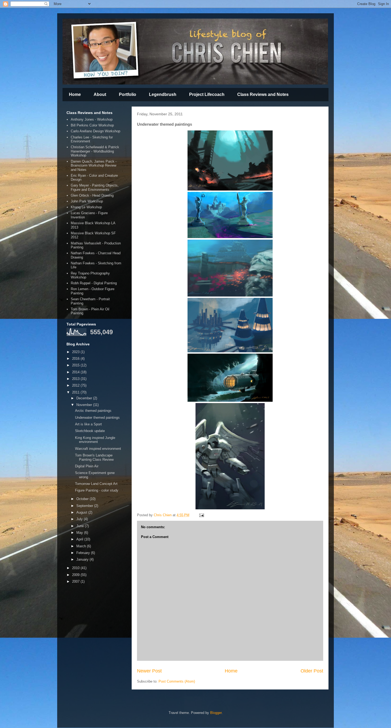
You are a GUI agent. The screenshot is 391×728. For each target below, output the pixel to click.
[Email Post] (201, 515)
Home (75, 94)
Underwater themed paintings (97, 418)
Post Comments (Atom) (177, 681)
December (84, 398)
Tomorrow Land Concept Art (96, 484)
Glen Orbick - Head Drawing (92, 195)
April (80, 539)
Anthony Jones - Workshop (92, 119)
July (80, 519)
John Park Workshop (87, 201)
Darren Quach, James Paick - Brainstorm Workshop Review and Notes (94, 165)
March (81, 546)
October (83, 499)
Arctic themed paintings (93, 411)
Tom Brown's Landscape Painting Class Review (94, 457)
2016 (76, 359)
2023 (76, 352)
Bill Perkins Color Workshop (92, 125)
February (83, 553)
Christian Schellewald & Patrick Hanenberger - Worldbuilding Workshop (95, 151)
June (80, 526)
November (84, 405)
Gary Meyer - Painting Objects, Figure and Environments (95, 187)
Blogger (216, 713)
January (83, 559)
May (80, 533)
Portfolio (127, 94)
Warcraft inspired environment (98, 449)
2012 (76, 385)
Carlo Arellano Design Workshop (95, 131)
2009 (76, 575)
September (85, 506)
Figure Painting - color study (96, 490)
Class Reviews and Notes (263, 94)
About (100, 94)
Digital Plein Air (86, 466)
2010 (76, 568)
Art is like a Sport (88, 424)
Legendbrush (162, 94)
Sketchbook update (90, 431)
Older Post (312, 671)
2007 (76, 581)
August (82, 512)
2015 (76, 365)
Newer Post (149, 671)
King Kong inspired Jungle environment (95, 440)
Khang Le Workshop (86, 207)
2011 (76, 392)
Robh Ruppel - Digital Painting (94, 283)
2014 (76, 372)
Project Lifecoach (206, 94)
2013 (76, 379)
